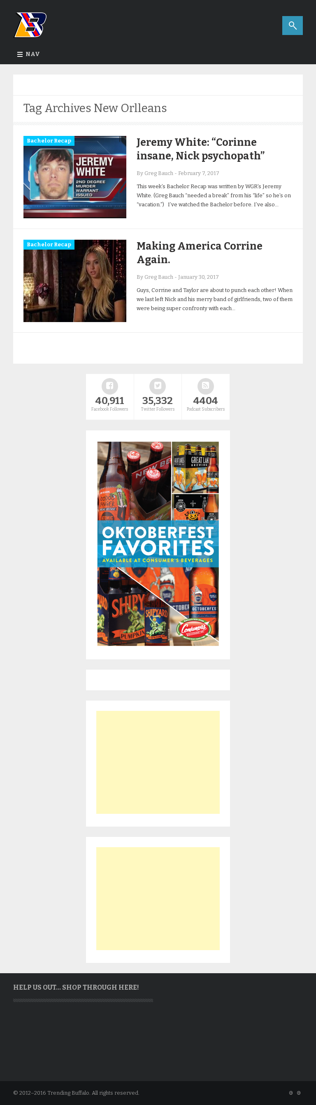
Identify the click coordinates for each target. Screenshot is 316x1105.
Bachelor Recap (49, 141)
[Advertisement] (158, 762)
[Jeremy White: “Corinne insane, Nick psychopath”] (74, 216)
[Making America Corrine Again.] (74, 320)
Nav (33, 54)
